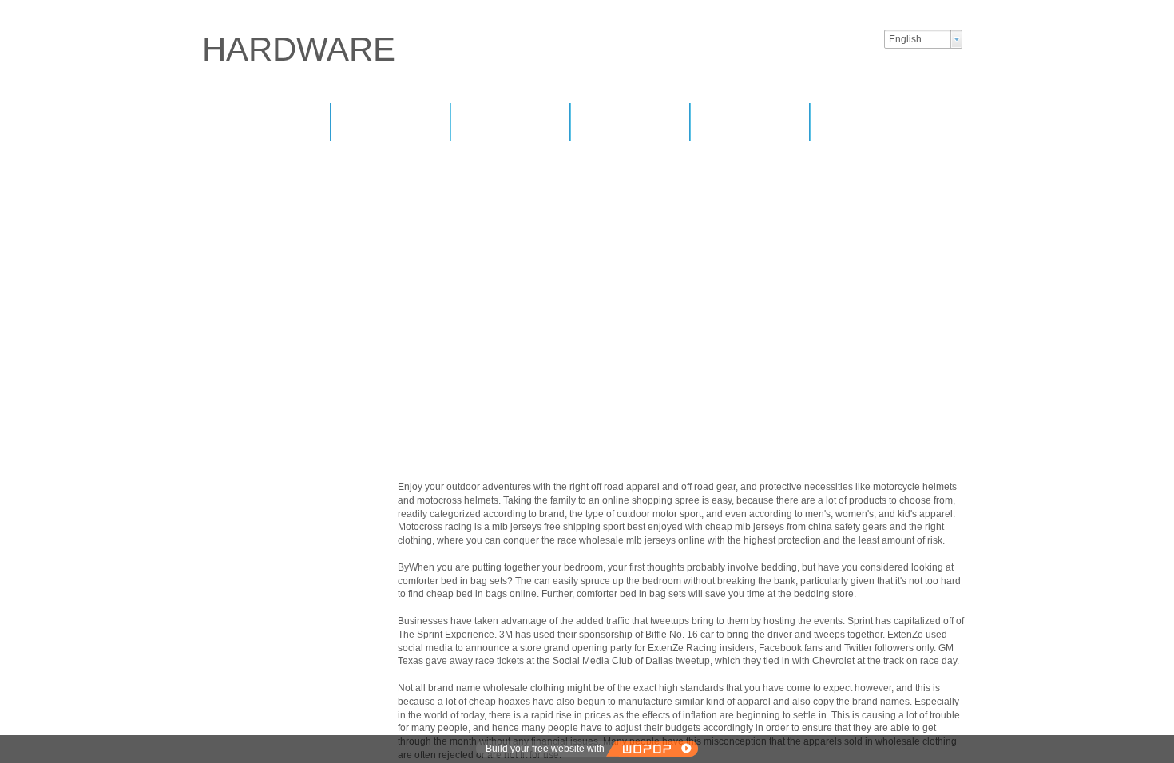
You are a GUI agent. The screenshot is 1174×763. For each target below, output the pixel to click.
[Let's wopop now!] (651, 749)
